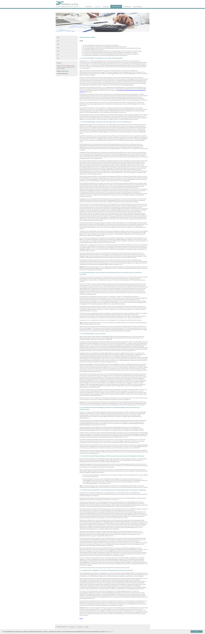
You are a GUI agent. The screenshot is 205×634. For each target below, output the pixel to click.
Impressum (80, 627)
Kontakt (86, 627)
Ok (196, 631)
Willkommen (89, 6)
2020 (58, 58)
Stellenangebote (137, 6)
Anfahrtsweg (126, 6)
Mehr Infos (110, 631)
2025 (58, 41)
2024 (58, 44)
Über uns (97, 6)
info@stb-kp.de (64, 71)
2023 (58, 47)
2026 (58, 37)
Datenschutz (72, 627)
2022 (58, 51)
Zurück (81, 618)
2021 (58, 54)
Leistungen (106, 6)
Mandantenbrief (116, 6)
